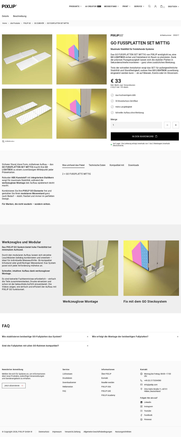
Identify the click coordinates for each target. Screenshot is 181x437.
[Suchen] (149, 6)
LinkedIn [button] (147, 402)
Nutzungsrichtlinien (123, 432)
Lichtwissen (67, 374)
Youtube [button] (147, 411)
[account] (155, 6)
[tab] (73, 165)
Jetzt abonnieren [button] (12, 386)
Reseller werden (107, 382)
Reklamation (68, 387)
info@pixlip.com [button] (150, 385)
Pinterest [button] (148, 419)
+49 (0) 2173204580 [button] (152, 380)
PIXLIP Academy (108, 395)
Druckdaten (67, 378)
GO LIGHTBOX (118, 57)
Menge (114, 119)
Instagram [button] (148, 406)
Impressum (57, 432)
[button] (5, 16)
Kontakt (104, 378)
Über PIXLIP (106, 374)
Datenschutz (44, 432)
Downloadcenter (69, 382)
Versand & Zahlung (72, 432)
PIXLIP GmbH (24, 432)
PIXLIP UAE (106, 391)
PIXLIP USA (106, 387)
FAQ (64, 391)
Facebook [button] (148, 415)
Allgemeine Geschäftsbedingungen (98, 432)
